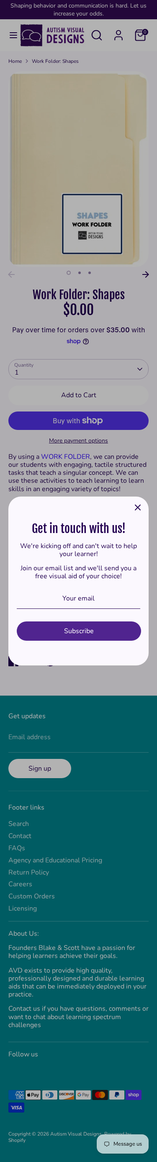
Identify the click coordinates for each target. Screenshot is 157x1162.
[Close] (138, 507)
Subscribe (79, 631)
